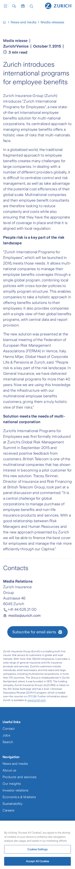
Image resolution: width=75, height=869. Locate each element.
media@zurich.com (24, 615)
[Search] (31, 6)
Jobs (6, 735)
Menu (6, 6)
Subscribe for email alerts (34, 632)
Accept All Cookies (37, 861)
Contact (8, 728)
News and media (15, 763)
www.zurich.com (37, 700)
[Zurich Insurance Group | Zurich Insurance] (6, 22)
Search (7, 742)
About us (9, 770)
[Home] (58, 6)
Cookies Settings (37, 849)
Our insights (11, 783)
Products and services (19, 777)
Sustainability (12, 803)
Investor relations (15, 790)
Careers (8, 810)
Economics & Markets (19, 797)
